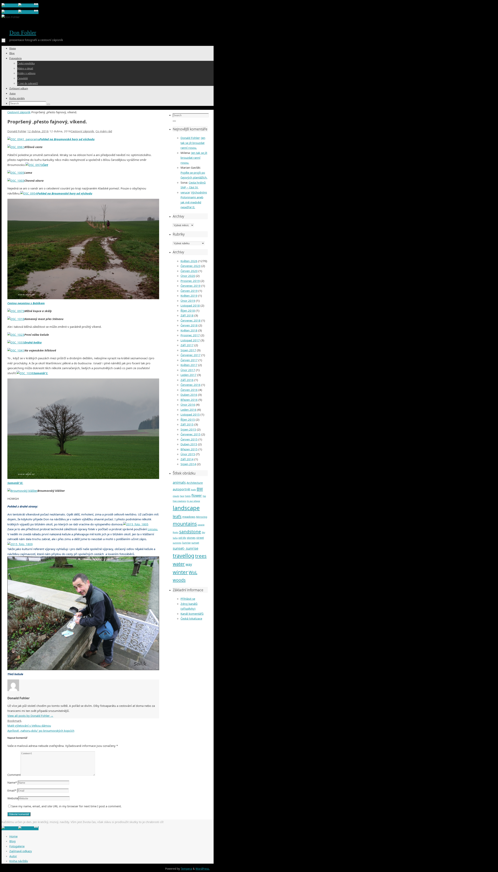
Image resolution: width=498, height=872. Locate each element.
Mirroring (201, 517)
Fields (188, 496)
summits (177, 543)
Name (12, 782)
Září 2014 (187, 459)
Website (12, 798)
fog (204, 496)
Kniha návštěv (18, 861)
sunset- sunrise (185, 548)
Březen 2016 (189, 400)
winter (180, 572)
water (179, 564)
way (189, 564)
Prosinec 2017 (190, 335)
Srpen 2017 (188, 350)
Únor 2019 (188, 301)
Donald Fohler (16, 131)
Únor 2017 (188, 370)
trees (201, 556)
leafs (177, 516)
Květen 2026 (189, 261)
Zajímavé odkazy (20, 851)
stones (191, 538)
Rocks (175, 532)
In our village (193, 501)
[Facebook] (10, 5)
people (201, 524)
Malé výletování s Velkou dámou (29, 725)
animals (179, 482)
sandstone (190, 531)
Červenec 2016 (191, 385)
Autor (13, 856)
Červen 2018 (189, 325)
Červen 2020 (189, 271)
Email (11, 790)
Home (13, 836)
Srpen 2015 (188, 429)
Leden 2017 (188, 375)
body (193, 489)
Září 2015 (187, 424)
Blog (12, 841)
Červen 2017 (189, 360)
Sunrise (186, 542)
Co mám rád (104, 131)
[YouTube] (25, 5)
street (200, 538)
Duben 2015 (189, 444)
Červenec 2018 (191, 320)
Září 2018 (187, 315)
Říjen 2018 (188, 310)
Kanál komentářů (192, 614)
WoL (193, 572)
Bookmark (14, 721)
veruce (185, 192)
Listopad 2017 (190, 340)
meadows (188, 517)
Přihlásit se (188, 599)
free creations (179, 501)
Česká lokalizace (191, 618)
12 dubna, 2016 (38, 131)
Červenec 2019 (191, 286)
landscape (186, 508)
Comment (14, 775)
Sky (203, 532)
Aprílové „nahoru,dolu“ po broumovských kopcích (40, 730)
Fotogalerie (17, 846)
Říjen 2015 (188, 419)
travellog (183, 555)
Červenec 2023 (191, 266)
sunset (195, 542)
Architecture (195, 483)
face (182, 496)
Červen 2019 (189, 291)
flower (196, 495)
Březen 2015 (189, 449)
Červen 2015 (189, 439)
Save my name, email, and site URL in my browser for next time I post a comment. (66, 806)
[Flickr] (36, 5)
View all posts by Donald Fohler (30, 716)
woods (179, 580)
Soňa (175, 538)
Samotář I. (40, 373)
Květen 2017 (189, 365)
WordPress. (203, 868)
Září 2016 (187, 380)
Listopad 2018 (190, 305)
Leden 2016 (188, 410)
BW (200, 489)
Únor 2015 (188, 454)
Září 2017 (187, 345)
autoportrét (181, 489)
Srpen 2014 (188, 464)
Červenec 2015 (191, 434)
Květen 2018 (189, 330)
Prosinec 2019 (190, 281)
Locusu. (153, 529)
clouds (176, 496)
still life (182, 538)
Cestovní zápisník (19, 112)
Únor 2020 (188, 276)
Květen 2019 (189, 295)
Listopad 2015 (190, 414)
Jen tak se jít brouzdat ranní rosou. (193, 143)
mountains (185, 524)
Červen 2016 (189, 390)
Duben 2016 (189, 395)
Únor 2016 (188, 404)
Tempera (186, 868)
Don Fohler (22, 32)
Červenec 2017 (191, 355)
